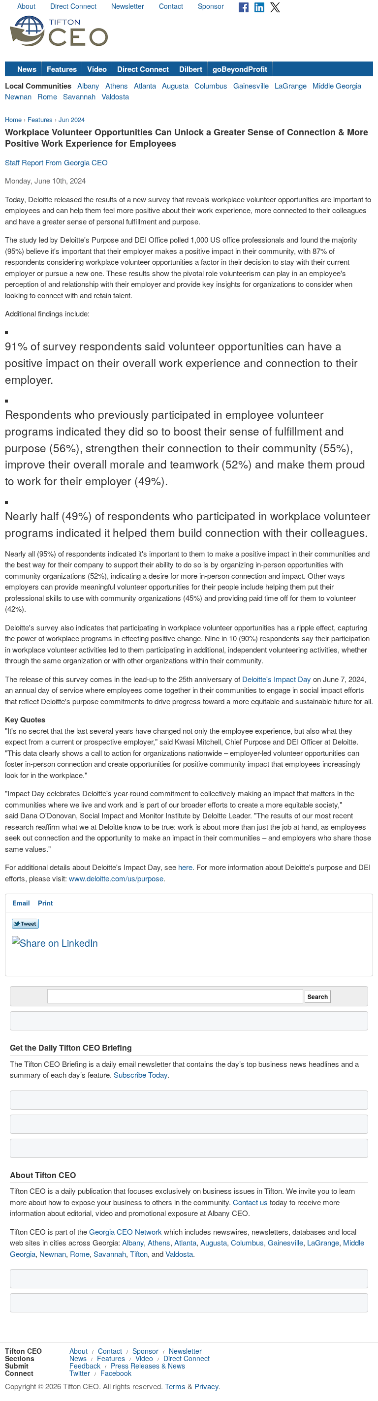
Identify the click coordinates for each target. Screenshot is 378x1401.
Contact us (250, 1202)
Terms (175, 1386)
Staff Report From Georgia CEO (56, 162)
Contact (171, 6)
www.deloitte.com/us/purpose (116, 878)
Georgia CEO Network (125, 1231)
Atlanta (145, 85)
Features (62, 68)
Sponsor (211, 6)
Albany (88, 85)
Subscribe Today (140, 1074)
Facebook (115, 1373)
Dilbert (190, 68)
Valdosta (115, 96)
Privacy (206, 1386)
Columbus (210, 85)
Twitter (79, 1373)
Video (97, 68)
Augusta (175, 85)
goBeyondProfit (240, 68)
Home (13, 119)
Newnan (18, 96)
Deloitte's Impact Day (276, 679)
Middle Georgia (337, 85)
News (26, 68)
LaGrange (291, 85)
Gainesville (251, 85)
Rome (47, 96)
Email (21, 902)
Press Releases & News (148, 1365)
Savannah (79, 96)
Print (45, 902)
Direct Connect (73, 6)
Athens (116, 85)
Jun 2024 (72, 119)
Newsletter (127, 6)
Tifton (139, 1253)
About (26, 6)
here (185, 867)
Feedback (84, 1365)
